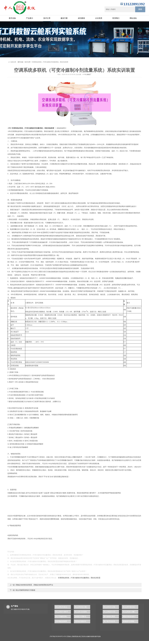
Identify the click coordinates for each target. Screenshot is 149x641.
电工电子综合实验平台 (111, 621)
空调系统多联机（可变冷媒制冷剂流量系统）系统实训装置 (79, 578)
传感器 (120, 291)
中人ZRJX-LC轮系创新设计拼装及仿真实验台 (111, 607)
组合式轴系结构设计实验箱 (25, 590)
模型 (16, 236)
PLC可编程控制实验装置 (63, 616)
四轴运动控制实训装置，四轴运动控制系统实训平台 (34, 585)
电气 (48, 170)
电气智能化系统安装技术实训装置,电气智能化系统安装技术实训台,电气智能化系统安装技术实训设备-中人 (111, 616)
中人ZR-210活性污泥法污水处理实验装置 (82, 612)
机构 (32, 167)
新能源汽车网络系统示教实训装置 (130, 621)
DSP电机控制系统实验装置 (63, 621)
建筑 (97, 135)
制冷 (33, 128)
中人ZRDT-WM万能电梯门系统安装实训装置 (63, 612)
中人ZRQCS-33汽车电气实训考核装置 (111, 612)
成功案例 (81, 18)
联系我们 (115, 18)
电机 (92, 148)
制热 (99, 213)
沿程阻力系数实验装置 (82, 616)
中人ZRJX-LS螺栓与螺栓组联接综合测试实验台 (130, 612)
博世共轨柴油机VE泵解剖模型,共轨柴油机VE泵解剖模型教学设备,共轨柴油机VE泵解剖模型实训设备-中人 (130, 616)
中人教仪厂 (88, 74)
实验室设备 (75, 636)
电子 (85, 131)
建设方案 (64, 18)
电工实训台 (82, 636)
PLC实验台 (67, 636)
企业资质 (98, 18)
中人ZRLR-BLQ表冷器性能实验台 (63, 607)
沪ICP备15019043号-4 (57, 636)
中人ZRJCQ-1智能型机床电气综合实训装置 (82, 607)
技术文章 (46, 18)
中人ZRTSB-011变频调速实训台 (130, 607)
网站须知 (133, 18)
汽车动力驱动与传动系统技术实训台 (82, 621)
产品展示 (29, 18)
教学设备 (12, 18)
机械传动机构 (90, 636)
